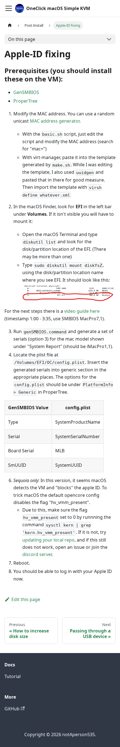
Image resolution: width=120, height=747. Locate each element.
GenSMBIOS (26, 92)
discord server (37, 554)
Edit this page (25, 599)
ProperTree (25, 101)
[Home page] (9, 25)
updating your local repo (48, 540)
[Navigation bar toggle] (8, 8)
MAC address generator (55, 121)
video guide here (82, 311)
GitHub (12, 709)
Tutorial (12, 676)
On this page (21, 39)
